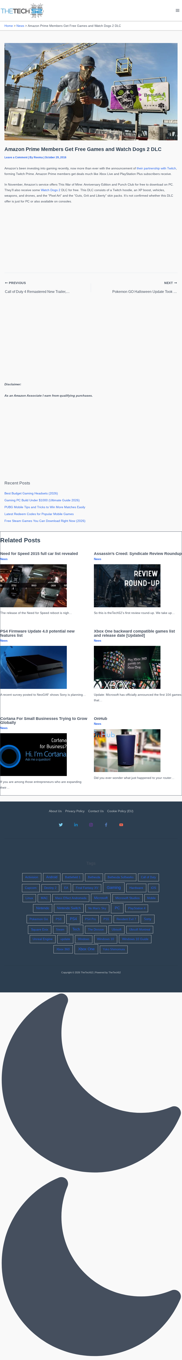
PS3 (58, 919)
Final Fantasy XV (87, 888)
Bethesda (94, 877)
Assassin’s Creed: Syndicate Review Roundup (138, 553)
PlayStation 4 (136, 908)
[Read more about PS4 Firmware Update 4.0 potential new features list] (33, 667)
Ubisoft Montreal (139, 929)
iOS (153, 888)
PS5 (106, 919)
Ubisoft (116, 929)
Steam (60, 929)
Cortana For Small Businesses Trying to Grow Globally (43, 720)
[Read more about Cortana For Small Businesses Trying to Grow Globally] (33, 754)
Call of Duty (148, 877)
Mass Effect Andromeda (70, 898)
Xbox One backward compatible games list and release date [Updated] (134, 633)
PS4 (73, 919)
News (4, 559)
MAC (44, 898)
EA (66, 888)
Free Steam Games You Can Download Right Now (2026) (44, 521)
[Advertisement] (91, 237)
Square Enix (39, 929)
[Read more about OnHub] (127, 750)
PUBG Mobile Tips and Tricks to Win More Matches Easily (44, 507)
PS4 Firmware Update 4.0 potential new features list (37, 633)
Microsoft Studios (127, 898)
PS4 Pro (90, 919)
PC (117, 908)
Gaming (114, 887)
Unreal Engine (43, 939)
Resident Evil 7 (126, 919)
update (65, 939)
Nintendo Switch (69, 908)
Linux (29, 898)
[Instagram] (91, 825)
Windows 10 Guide (135, 939)
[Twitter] (61, 825)
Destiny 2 (50, 888)
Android (51, 877)
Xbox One (86, 949)
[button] (91, 1176)
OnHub (100, 718)
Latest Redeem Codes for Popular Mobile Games (39, 514)
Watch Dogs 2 (51, 190)
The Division (96, 929)
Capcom (31, 888)
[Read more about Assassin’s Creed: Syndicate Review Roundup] (127, 585)
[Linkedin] (76, 825)
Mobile (151, 898)
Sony (147, 919)
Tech (76, 929)
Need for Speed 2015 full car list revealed (39, 553)
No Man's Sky (97, 908)
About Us (55, 811)
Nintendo (42, 908)
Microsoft (101, 898)
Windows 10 (105, 939)
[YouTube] (121, 825)
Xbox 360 (63, 949)
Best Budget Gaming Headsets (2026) (31, 493)
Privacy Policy (75, 811)
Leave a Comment (16, 157)
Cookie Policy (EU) (120, 811)
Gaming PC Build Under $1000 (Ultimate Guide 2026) (42, 500)
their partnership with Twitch (156, 168)
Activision (31, 877)
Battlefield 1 (72, 877)
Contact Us (96, 811)
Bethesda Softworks (121, 877)
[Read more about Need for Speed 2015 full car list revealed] (33, 585)
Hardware (136, 888)
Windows (83, 939)
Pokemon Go (39, 919)
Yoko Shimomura (114, 949)
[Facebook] (106, 825)
